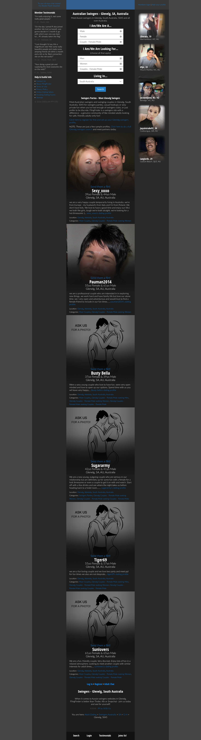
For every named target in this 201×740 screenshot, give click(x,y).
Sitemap (39, 98)
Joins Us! (122, 735)
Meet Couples (85, 221)
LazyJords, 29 (146, 159)
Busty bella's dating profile (103, 390)
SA (120, 715)
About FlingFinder (43, 84)
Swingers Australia (107, 715)
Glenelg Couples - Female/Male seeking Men (110, 398)
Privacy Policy (42, 89)
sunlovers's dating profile (106, 666)
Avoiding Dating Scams (45, 95)
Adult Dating (91, 715)
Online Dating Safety (45, 92)
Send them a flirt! (100, 186)
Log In (90, 684)
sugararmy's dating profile (113, 488)
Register (98, 684)
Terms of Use (41, 87)
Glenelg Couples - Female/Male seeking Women (111, 221)
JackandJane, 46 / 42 (149, 98)
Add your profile (159, 5)
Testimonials (105, 735)
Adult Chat (109, 684)
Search (76, 735)
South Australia (99, 218)
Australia (109, 218)
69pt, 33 (144, 67)
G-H (125, 715)
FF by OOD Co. (104, 709)
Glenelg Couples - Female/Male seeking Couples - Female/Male (103, 499)
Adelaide (88, 218)
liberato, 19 (145, 36)
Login (89, 735)
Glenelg (80, 218)
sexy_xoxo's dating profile (99, 213)
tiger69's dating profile (117, 574)
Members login (144, 5)
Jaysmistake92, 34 (148, 128)
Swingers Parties (86, 496)
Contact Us (41, 81)
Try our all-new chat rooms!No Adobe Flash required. (49, 5)
